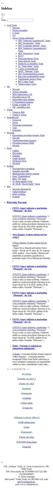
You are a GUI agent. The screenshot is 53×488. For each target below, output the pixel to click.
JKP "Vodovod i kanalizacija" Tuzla (34, 40)
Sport (9, 148)
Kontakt (16, 197)
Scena (15, 122)
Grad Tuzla (12, 25)
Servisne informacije (21, 189)
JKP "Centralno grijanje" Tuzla (32, 46)
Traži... (4, 20)
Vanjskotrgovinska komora (24, 140)
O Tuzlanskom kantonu (22, 102)
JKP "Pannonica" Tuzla (28, 53)
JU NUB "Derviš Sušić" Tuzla (26, 184)
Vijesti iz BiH (18, 112)
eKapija (15, 145)
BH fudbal (17, 153)
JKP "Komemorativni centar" (31, 74)
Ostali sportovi (18, 158)
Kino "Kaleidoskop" (21, 176)
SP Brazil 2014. (19, 161)
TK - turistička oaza (21, 107)
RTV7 (21, 56)
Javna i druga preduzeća (23, 38)
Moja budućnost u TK (22, 94)
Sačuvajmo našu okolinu (23, 99)
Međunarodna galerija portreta (25, 174)
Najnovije (16, 120)
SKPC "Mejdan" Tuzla (28, 71)
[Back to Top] (2, 462)
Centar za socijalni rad (28, 69)
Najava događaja (19, 30)
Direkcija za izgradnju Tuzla (30, 63)
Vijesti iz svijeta (19, 115)
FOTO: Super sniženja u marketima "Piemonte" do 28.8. (29, 209)
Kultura (10, 166)
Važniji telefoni (19, 191)
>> (28, 369)
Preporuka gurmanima (22, 125)
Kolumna (16, 130)
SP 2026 (16, 163)
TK (8, 86)
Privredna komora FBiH (23, 143)
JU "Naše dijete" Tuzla (28, 66)
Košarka (16, 156)
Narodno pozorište (20, 171)
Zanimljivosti (13, 117)
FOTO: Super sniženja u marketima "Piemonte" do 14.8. (29, 294)
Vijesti (9, 110)
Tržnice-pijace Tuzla (27, 84)
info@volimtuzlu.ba (26, 482)
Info (8, 186)
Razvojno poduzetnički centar (31, 76)
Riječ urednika (18, 194)
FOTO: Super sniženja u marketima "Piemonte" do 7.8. (29, 320)
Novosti (16, 28)
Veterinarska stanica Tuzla (29, 79)
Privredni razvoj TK (21, 97)
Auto (14, 127)
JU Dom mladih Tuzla (22, 181)
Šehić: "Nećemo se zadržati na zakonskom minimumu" (26, 347)
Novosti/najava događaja (23, 168)
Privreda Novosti (16, 202)
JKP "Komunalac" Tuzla (29, 43)
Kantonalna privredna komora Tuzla (28, 135)
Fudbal (15, 150)
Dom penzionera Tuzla (28, 58)
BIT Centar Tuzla (26, 81)
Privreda (10, 133)
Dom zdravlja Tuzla (27, 61)
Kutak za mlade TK (21, 104)
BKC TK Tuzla (19, 179)
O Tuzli (15, 33)
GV (14, 35)
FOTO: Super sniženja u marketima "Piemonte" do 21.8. (29, 267)
